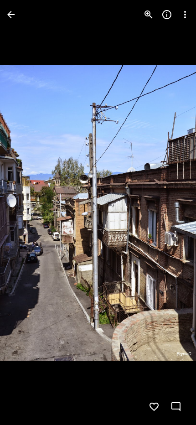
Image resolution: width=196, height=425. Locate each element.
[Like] (154, 406)
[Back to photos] (11, 15)
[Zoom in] (148, 14)
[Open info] (167, 14)
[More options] (185, 14)
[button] (25, 212)
